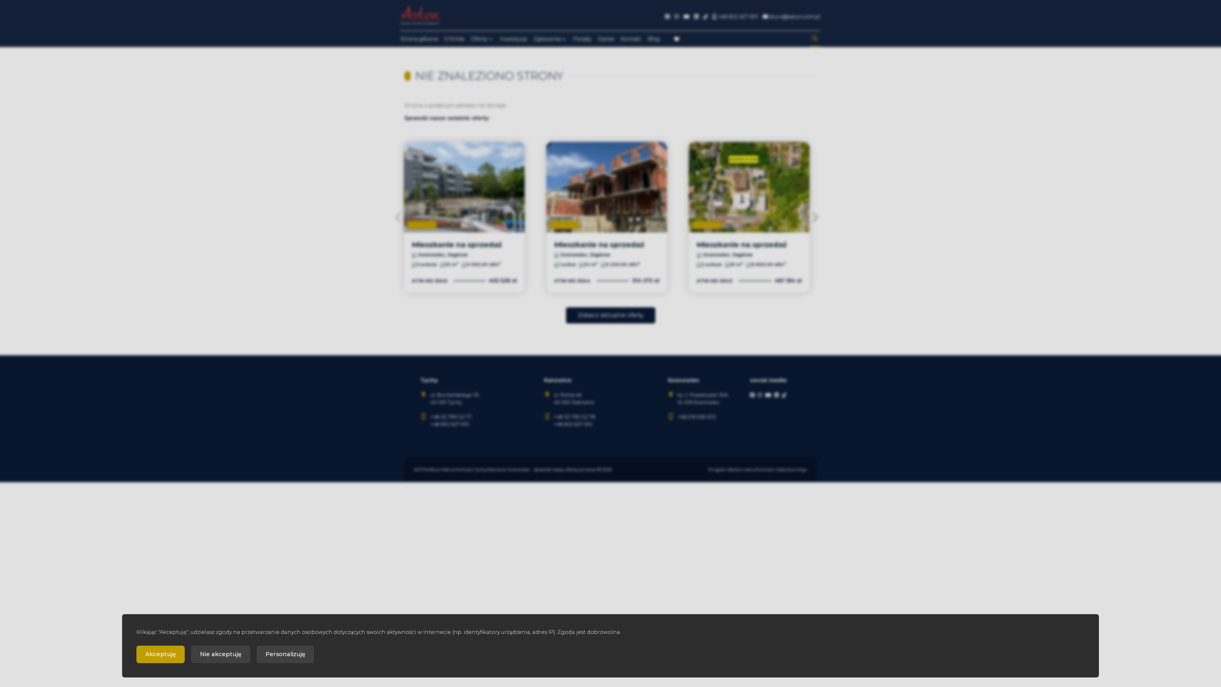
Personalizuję (285, 654)
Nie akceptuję (220, 654)
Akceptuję (160, 654)
